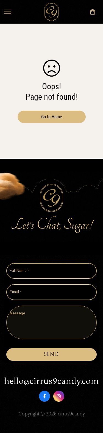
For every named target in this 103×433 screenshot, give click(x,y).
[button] (92, 11)
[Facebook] (44, 396)
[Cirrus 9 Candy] (51, 12)
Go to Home (51, 116)
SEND (51, 354)
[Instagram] (58, 396)
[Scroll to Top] (93, 403)
